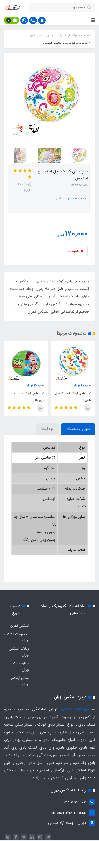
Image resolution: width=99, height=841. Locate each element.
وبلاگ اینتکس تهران (19, 652)
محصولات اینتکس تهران (16, 637)
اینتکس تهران (19, 625)
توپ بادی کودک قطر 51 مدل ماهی (73, 396)
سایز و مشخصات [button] (78, 429)
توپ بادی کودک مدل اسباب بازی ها (26, 396)
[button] (42, 20)
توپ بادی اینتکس (67, 198)
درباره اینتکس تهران (19, 666)
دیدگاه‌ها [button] (47, 429)
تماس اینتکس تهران (19, 681)
